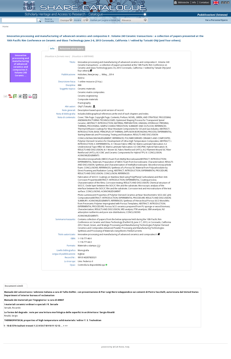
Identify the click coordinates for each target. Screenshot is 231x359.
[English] (216, 4)
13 (59, 325)
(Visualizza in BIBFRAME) (83, 56)
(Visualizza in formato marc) (57, 56)
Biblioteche (183, 2)
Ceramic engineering (88, 95)
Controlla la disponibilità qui (91, 264)
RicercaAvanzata (49, 20)
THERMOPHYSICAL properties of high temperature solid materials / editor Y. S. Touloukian (52, 320)
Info (194, 2)
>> (66, 325)
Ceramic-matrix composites (91, 92)
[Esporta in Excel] (15, 97)
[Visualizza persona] (94, 106)
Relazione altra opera (71, 48)
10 (50, 325)
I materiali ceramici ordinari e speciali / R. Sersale (31, 304)
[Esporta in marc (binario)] (25, 97)
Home (5, 26)
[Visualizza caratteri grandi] (228, 3)
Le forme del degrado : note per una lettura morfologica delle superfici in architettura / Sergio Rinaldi (59, 312)
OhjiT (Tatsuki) (84, 106)
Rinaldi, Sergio (11, 315)
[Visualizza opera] (91, 70)
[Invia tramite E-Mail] (5, 97)
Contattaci (204, 2)
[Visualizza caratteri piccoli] (222, 3)
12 (56, 325)
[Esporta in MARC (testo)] (35, 97)
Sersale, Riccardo (12, 307)
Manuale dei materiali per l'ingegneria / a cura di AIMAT (34, 300)
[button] (66, 20)
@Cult (116, 346)
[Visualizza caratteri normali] (225, 3)
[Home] (85, 23)
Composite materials (88, 99)
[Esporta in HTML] (20, 97)
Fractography (84, 102)
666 (79, 85)
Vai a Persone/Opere (216, 20)
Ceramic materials (86, 88)
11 (53, 325)
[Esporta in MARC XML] (30, 97)
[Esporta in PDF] (10, 97)
